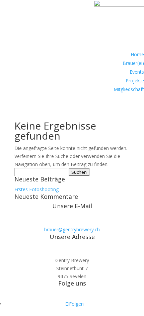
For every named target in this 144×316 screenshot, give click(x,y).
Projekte (135, 80)
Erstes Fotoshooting (36, 189)
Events (137, 72)
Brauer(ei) (133, 63)
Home (137, 54)
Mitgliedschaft (129, 89)
